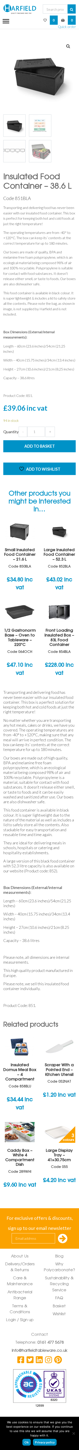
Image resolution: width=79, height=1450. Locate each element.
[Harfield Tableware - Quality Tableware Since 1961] (19, 9)
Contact (39, 1335)
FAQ (59, 1298)
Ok (26, 1442)
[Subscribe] (62, 1239)
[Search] (72, 9)
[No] (73, 1433)
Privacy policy (45, 1442)
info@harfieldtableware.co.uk (39, 1351)
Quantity (11, 431)
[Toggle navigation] (4, 20)
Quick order (67, 27)
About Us (20, 1257)
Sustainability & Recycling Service (59, 1284)
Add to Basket (39, 446)
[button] (68, 46)
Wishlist (59, 1314)
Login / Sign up (20, 1320)
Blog (59, 1257)
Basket (59, 1306)
